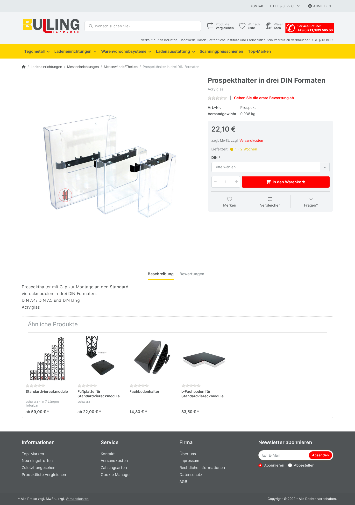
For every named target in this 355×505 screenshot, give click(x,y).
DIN (214, 157)
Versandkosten (251, 140)
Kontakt (257, 6)
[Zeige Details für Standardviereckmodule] (48, 358)
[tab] (161, 274)
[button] (215, 182)
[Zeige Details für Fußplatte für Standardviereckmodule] (100, 358)
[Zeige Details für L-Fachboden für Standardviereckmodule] (203, 358)
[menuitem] (37, 51)
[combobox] (270, 167)
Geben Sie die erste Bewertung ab (264, 98)
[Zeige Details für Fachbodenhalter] (151, 358)
